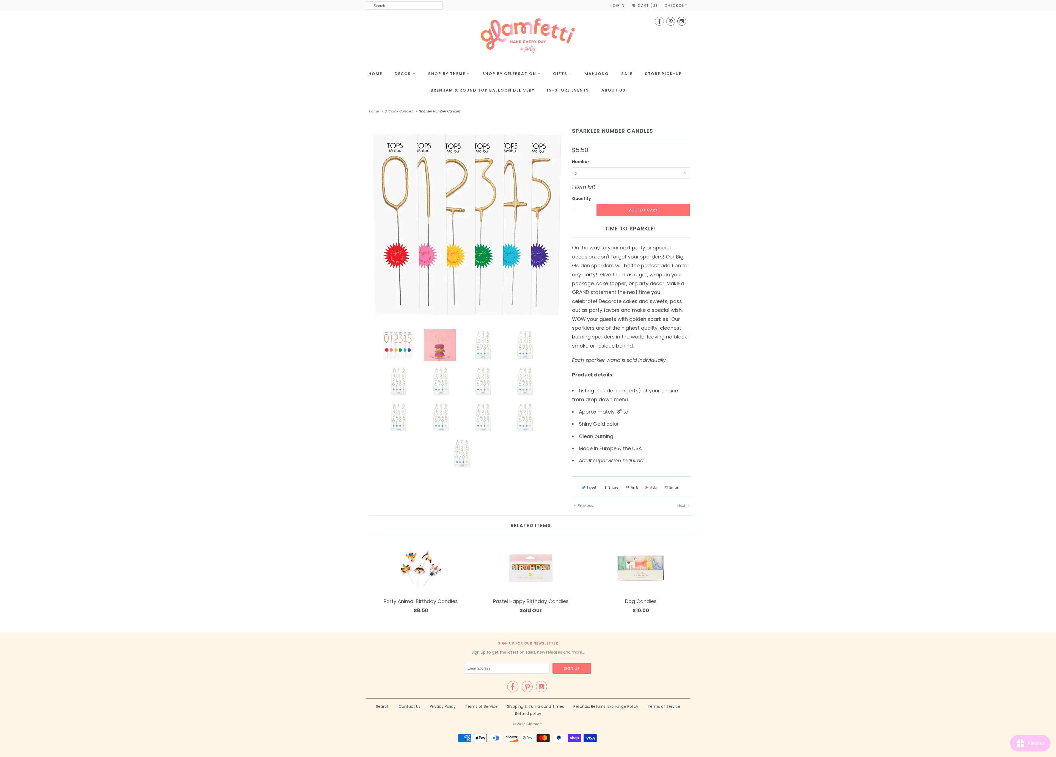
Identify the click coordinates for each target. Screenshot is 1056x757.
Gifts (560, 73)
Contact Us (409, 706)
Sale (626, 73)
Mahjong (596, 73)
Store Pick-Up (663, 73)
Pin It (634, 487)
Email (674, 487)
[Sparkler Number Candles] (466, 224)
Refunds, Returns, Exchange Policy (605, 706)
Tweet (591, 487)
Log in (617, 5)
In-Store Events (568, 90)
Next (681, 505)
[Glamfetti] (528, 37)
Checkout (676, 5)
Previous (585, 505)
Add (653, 487)
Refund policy (528, 713)
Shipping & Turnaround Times (535, 706)
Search (382, 706)
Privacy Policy (443, 706)
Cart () (647, 5)
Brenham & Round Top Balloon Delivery (483, 90)
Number (580, 161)
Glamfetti (534, 723)
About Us (613, 90)
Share (613, 487)
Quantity (581, 198)
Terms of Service (481, 706)
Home (375, 73)
